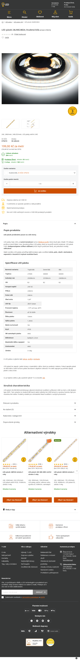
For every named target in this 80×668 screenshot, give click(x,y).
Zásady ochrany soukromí (50, 567)
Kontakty (5, 558)
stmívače (37, 359)
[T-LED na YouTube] (43, 622)
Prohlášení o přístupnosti (49, 573)
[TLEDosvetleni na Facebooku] (32, 622)
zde (43, 378)
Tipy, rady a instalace (9, 564)
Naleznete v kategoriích (12, 416)
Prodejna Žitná (10, 159)
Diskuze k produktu (11, 403)
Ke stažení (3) (8, 409)
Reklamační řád (46, 552)
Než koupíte (25, 564)
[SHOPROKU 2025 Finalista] (36, 644)
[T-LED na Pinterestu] (48, 622)
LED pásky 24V (18, 22)
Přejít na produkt (14, 500)
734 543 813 (55, 3)
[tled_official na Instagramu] (37, 622)
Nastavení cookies (47, 570)
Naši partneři (6, 555)
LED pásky (9, 22)
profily (30, 359)
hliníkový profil (43, 242)
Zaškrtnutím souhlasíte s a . (25, 597)
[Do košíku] (40, 191)
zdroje (25, 359)
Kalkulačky (5, 561)
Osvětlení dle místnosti (29, 567)
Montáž (23, 558)
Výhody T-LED (26, 552)
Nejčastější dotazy (27, 561)
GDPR (43, 597)
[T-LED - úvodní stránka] (10, 4)
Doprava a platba (27, 555)
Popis (5, 223)
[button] (9, 14)
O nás (4, 552)
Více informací (68, 560)
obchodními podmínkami (30, 597)
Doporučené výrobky (11, 422)
